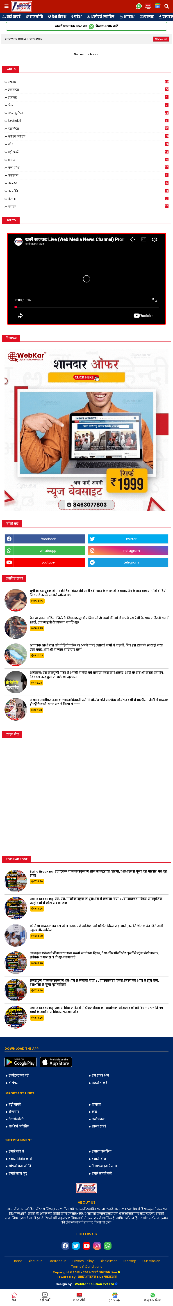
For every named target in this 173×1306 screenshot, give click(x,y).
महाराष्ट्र (88, 183)
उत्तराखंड (88, 97)
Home (17, 1261)
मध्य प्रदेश (88, 167)
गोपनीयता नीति (20, 1166)
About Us (35, 1261)
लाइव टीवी (79, 1300)
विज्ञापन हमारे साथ (104, 1166)
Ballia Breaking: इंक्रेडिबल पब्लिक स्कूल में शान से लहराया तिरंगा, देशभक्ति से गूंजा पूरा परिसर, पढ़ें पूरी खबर (98, 874)
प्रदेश (77, 16)
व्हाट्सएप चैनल (153, 1300)
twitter (131, 539)
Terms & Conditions (86, 1267)
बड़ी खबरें (13, 16)
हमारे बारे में (16, 1151)
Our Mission (151, 1261)
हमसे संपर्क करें (102, 1173)
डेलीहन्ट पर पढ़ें (19, 1075)
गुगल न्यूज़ (114, 1300)
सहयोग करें (99, 1083)
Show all (161, 39)
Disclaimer (108, 1261)
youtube (48, 562)
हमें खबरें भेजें (100, 1075)
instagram (131, 550)
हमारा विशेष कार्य (20, 1159)
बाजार (148, 16)
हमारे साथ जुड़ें (18, 1173)
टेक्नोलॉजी (88, 121)
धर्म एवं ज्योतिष (102, 16)
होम (13, 1300)
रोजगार (88, 199)
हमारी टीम (99, 1159)
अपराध (128, 16)
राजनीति (36, 16)
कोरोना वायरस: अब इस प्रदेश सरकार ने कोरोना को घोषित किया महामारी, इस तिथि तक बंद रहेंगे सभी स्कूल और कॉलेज (96, 928)
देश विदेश (58, 16)
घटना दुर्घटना (88, 113)
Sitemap (129, 1261)
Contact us (57, 1261)
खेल (87, 105)
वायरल (88, 206)
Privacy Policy (83, 1261)
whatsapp (48, 550)
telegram (131, 562)
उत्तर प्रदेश (88, 89)
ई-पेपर (13, 1083)
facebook (48, 539)
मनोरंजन (87, 175)
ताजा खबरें (99, 1126)
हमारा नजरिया (102, 1151)
